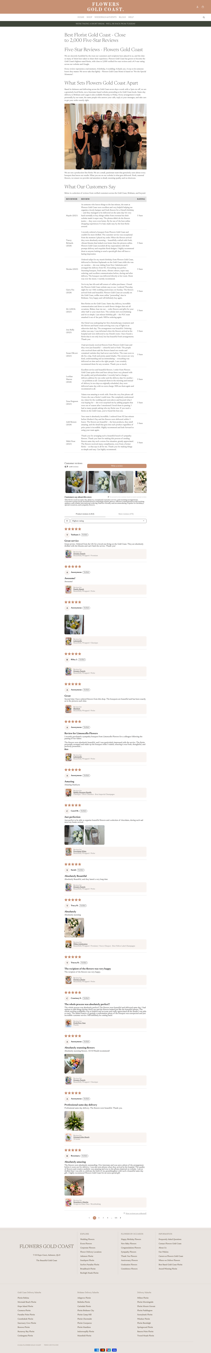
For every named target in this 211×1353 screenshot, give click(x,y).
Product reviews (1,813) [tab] (85, 514)
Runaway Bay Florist (26, 1332)
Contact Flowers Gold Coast (170, 1244)
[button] (68, 554)
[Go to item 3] (122, 482)
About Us (162, 1248)
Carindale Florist (84, 1306)
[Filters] (67, 521)
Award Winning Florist (168, 1269)
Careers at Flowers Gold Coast (171, 1256)
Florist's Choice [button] (79, 980)
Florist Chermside (84, 1319)
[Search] (204, 17)
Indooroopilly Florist (85, 1332)
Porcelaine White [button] (79, 851)
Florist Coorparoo (84, 1323)
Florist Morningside (145, 1302)
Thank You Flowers (129, 1256)
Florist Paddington (144, 1311)
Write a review (117, 466)
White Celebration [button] (80, 944)
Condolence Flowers (129, 1269)
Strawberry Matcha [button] (80, 1202)
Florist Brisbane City (85, 1311)
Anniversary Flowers (129, 1260)
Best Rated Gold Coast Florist (170, 1265)
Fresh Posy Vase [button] (79, 1023)
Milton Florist (142, 1298)
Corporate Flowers (87, 1248)
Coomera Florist (24, 1311)
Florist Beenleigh (144, 1323)
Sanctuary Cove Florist (27, 1323)
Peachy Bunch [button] (78, 589)
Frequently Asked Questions (170, 1239)
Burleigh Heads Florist (89, 1273)
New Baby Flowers (128, 1244)
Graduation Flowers (129, 1265)
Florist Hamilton (84, 1327)
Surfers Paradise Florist (89, 1265)
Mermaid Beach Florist (27, 1302)
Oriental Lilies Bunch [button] (81, 1137)
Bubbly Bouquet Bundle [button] (82, 792)
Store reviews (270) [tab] (126, 514)
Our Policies (163, 1252)
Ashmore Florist (86, 1256)
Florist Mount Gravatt (146, 1306)
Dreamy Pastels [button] (79, 554)
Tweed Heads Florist (145, 1336)
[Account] (197, 7)
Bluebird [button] (76, 709)
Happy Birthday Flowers (131, 1239)
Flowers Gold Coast (32, 1345)
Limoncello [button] (77, 641)
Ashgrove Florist (84, 1298)
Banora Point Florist (145, 1332)
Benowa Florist (24, 1327)
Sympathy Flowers (128, 1252)
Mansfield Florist (84, 1336)
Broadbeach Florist (87, 1269)
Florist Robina (23, 1298)
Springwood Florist (145, 1327)
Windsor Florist (143, 1319)
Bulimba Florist (83, 1302)
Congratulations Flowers (131, 1248)
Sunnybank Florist (144, 1315)
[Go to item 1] (76, 482)
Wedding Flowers (87, 1239)
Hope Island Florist (25, 1306)
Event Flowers (86, 1244)
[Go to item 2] (99, 482)
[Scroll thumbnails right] (144, 482)
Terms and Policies (51, 1345)
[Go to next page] (121, 1218)
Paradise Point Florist (26, 1315)
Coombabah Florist (25, 1319)
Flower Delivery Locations (90, 1252)
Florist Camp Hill (84, 1315)
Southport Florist (87, 1260)
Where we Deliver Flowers (169, 1260)
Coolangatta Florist (25, 1336)
